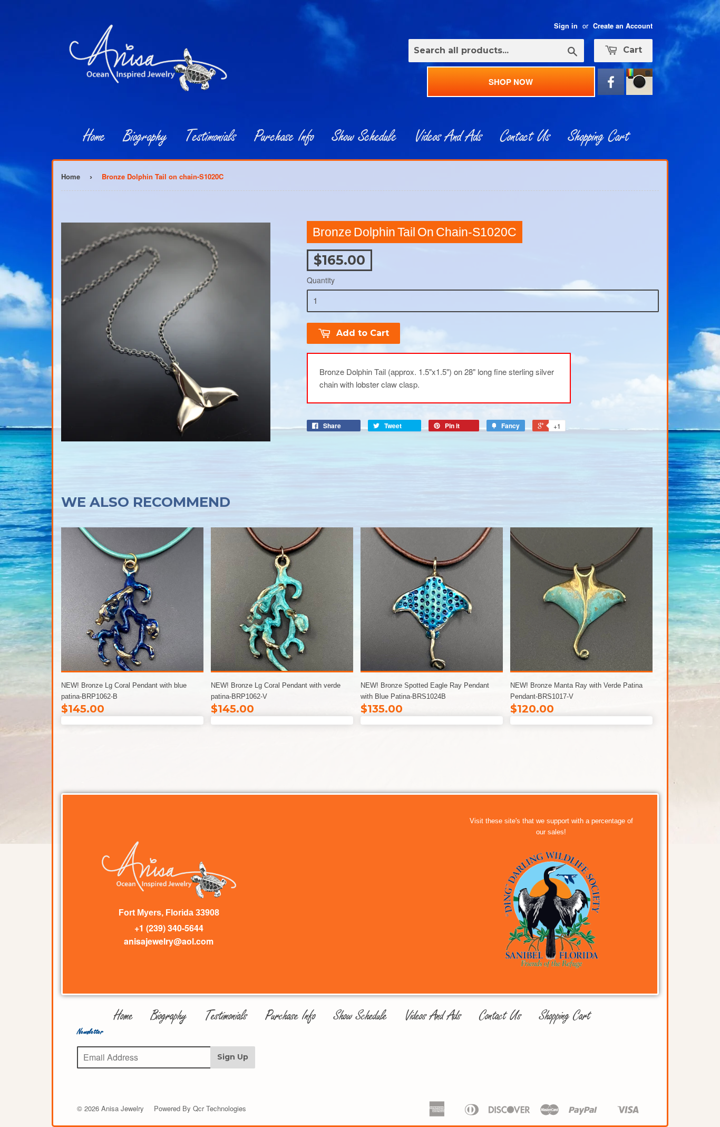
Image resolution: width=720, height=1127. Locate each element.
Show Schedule (364, 137)
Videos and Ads (448, 137)
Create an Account (623, 26)
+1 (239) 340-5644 (168, 928)
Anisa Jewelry (122, 1108)
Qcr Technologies (219, 1108)
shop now (511, 82)
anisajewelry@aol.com (168, 941)
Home (94, 137)
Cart (631, 50)
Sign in (566, 26)
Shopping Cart (598, 137)
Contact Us (525, 137)
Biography (145, 137)
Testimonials (210, 137)
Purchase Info (284, 137)
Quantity (321, 280)
